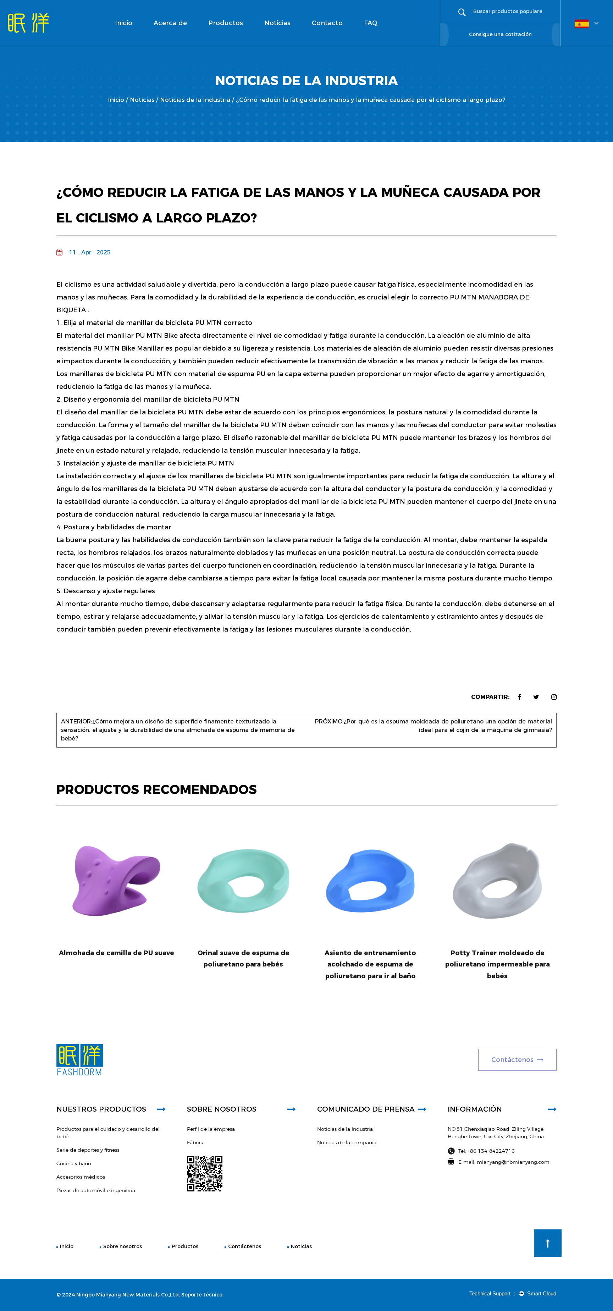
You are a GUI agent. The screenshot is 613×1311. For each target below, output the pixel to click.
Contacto (327, 23)
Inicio (123, 23)
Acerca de (170, 23)
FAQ (370, 23)
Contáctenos (244, 1246)
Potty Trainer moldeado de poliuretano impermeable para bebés (497, 964)
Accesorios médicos (233, 38)
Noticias (277, 23)
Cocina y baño (233, 39)
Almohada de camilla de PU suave (116, 953)
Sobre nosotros (122, 1246)
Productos (225, 23)
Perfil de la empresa (177, 45)
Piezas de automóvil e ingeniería (232, 37)
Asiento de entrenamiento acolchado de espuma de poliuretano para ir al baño (370, 964)
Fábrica (163, 43)
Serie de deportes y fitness (230, 40)
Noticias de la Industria (291, 45)
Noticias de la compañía (281, 43)
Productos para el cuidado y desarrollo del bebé (235, 44)
